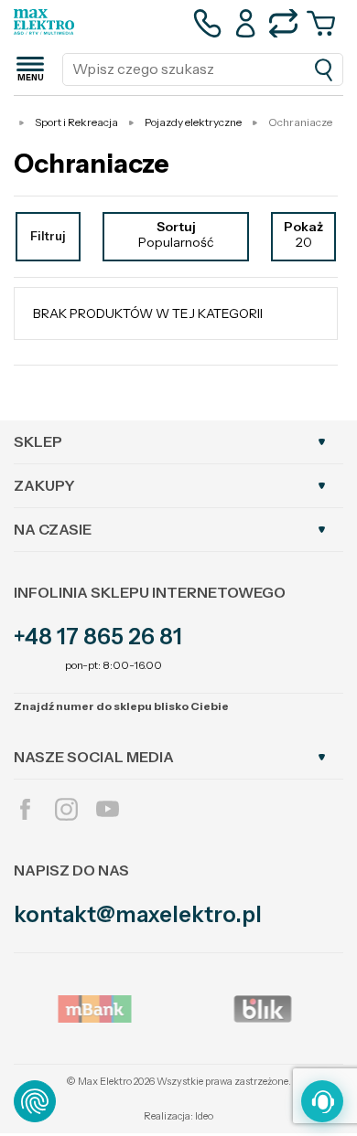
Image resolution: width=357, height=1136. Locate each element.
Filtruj (48, 235)
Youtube (107, 809)
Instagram (66, 809)
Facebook (25, 809)
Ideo (204, 1115)
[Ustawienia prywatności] (35, 1101)
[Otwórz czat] (322, 1101)
